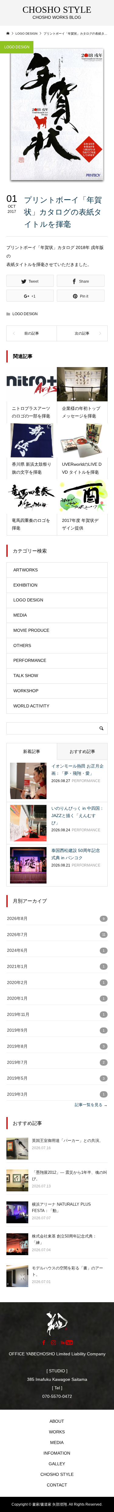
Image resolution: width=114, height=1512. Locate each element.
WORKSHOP (25, 690)
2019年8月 (17, 1046)
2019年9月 (17, 1030)
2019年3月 (17, 1094)
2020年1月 (17, 998)
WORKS (57, 1431)
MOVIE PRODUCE (31, 630)
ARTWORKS (25, 569)
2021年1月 (17, 966)
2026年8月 (17, 918)
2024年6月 (17, 950)
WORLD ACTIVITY (31, 705)
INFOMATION (56, 1453)
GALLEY (57, 1463)
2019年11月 (18, 1014)
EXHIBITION (25, 585)
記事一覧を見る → (91, 1104)
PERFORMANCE (29, 660)
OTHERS (22, 645)
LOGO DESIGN (16, 47)
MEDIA (20, 615)
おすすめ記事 (82, 751)
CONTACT (57, 1485)
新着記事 (31, 751)
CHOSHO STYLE (57, 1474)
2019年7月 (17, 1062)
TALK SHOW (25, 675)
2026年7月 (17, 934)
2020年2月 (17, 982)
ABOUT (57, 1421)
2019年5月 (17, 1078)
